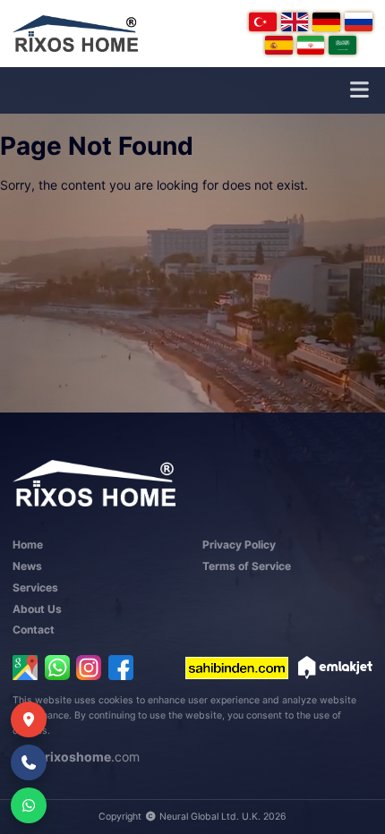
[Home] (75, 33)
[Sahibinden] (236, 667)
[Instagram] (88, 667)
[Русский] (358, 22)
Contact (34, 629)
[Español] (279, 45)
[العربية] (342, 45)
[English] (295, 22)
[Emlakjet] (335, 667)
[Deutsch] (326, 22)
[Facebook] (120, 667)
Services (35, 587)
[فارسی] (311, 45)
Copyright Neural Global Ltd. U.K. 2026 (192, 816)
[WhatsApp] (57, 667)
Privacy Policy (239, 544)
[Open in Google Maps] (25, 667)
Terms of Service (246, 566)
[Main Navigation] (359, 90)
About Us (37, 609)
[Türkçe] (263, 22)
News (27, 566)
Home (28, 544)
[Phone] (29, 762)
